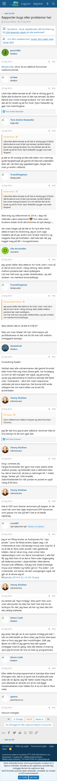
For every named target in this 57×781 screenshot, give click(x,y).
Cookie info (17, 757)
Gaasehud (16, 345)
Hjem (4, 749)
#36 (53, 296)
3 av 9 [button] (29, 719)
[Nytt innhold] (47, 3)
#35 (53, 259)
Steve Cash (16, 617)
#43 (53, 629)
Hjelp (51, 746)
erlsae (13, 77)
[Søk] (53, 3)
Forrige (19, 719)
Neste (38, 719)
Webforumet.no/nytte (32, 757)
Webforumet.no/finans (11, 759)
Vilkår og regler (22, 746)
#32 (53, 88)
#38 (53, 409)
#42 (53, 596)
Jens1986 (15, 50)
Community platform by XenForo (26, 754)
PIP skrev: (7, 414)
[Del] (49, 61)
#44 (53, 668)
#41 (53, 534)
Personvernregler (39, 746)
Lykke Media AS (43, 759)
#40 (53, 501)
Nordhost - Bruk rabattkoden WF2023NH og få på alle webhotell (28, 31)
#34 (53, 185)
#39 (53, 458)
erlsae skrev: (9, 136)
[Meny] (4, 4)
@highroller (8, 66)
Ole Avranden (18, 248)
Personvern (6, 757)
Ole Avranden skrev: (12, 301)
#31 (53, 61)
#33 (53, 131)
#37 (53, 357)
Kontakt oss (7, 746)
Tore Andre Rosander (22, 119)
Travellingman (18, 174)
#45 (53, 707)
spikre (13, 696)
